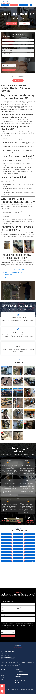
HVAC (18, 289)
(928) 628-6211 (18, 80)
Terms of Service (11, 689)
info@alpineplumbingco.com (22, 674)
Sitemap (31, 689)
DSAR (26, 689)
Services (2, 675)
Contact (2, 683)
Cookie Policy (16, 689)
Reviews (2, 679)
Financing (2, 677)
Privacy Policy (5, 689)
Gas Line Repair (18, 291)
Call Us (24, 23)
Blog (1, 681)
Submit (8, 69)
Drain (18, 293)
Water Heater (18, 297)
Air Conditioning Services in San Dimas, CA (12, 272)
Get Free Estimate (11, 23)
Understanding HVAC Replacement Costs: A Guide (14, 270)
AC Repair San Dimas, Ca (8, 274)
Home (2, 671)
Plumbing (18, 287)
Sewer (18, 295)
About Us (2, 673)
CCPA (29, 689)
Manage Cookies (22, 689)
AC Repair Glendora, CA (8, 277)
